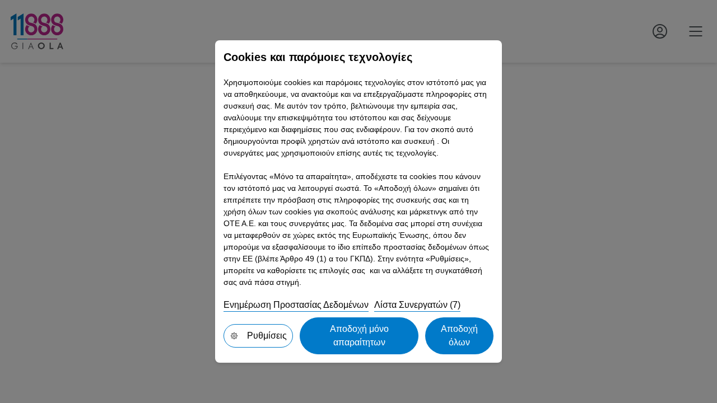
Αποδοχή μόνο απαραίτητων (359, 335)
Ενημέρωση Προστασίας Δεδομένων (296, 305)
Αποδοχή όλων (459, 335)
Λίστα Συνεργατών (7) (417, 305)
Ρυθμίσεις (267, 335)
